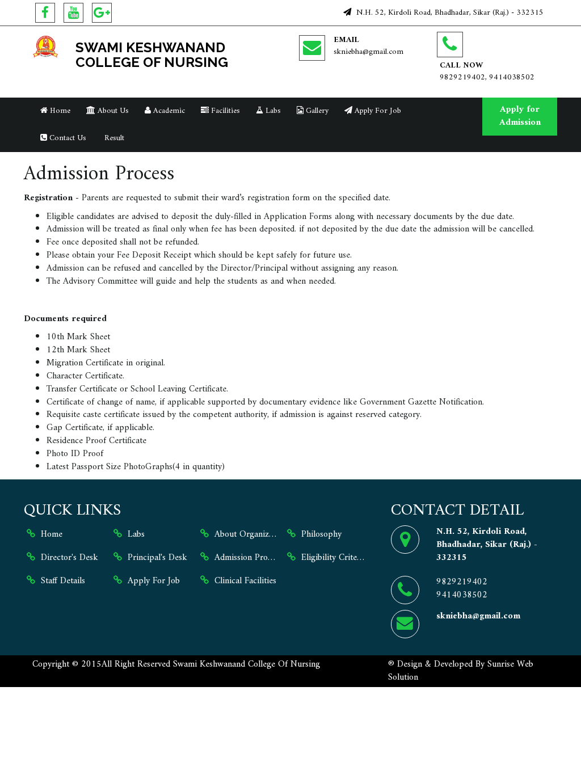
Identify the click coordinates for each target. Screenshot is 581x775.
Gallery (316, 111)
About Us (112, 111)
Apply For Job (376, 111)
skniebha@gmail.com (368, 52)
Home (59, 111)
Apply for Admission (520, 116)
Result (113, 138)
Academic (168, 111)
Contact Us (66, 138)
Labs (272, 111)
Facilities (224, 111)
